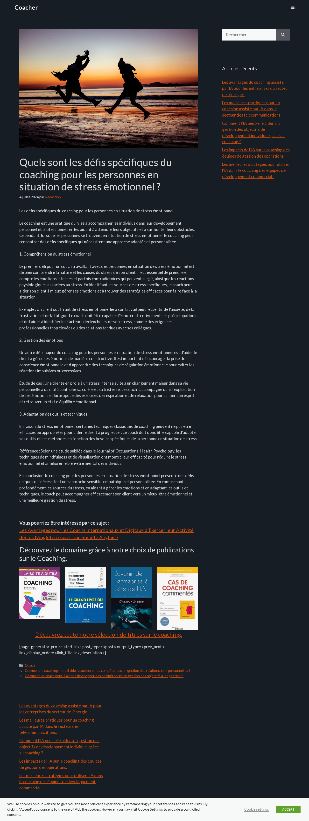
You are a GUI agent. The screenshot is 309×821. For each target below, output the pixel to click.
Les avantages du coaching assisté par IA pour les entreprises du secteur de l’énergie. (255, 88)
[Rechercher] (283, 35)
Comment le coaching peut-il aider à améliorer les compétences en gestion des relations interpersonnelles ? (108, 670)
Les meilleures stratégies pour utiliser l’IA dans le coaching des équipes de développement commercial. (255, 170)
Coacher (26, 7)
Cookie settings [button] (256, 809)
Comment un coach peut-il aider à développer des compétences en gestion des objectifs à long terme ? (104, 676)
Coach (30, 665)
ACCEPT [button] (288, 809)
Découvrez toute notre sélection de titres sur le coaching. (108, 634)
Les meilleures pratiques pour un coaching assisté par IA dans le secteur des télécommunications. (252, 109)
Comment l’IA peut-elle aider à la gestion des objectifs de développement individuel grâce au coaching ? (59, 746)
